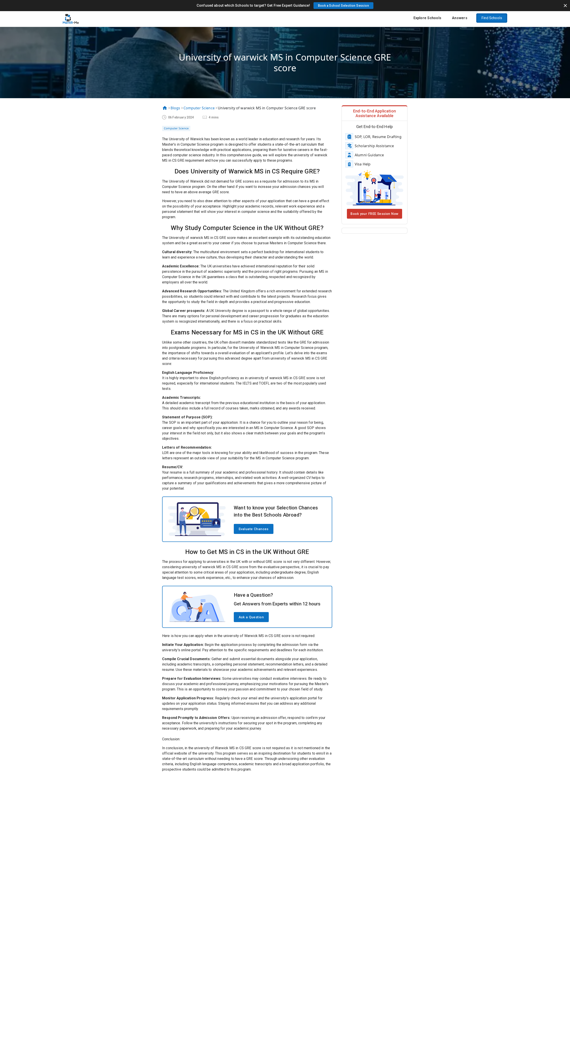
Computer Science (199, 108)
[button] (343, 5)
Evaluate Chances (254, 529)
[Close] (565, 5)
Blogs (175, 108)
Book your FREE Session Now (374, 214)
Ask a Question (251, 617)
